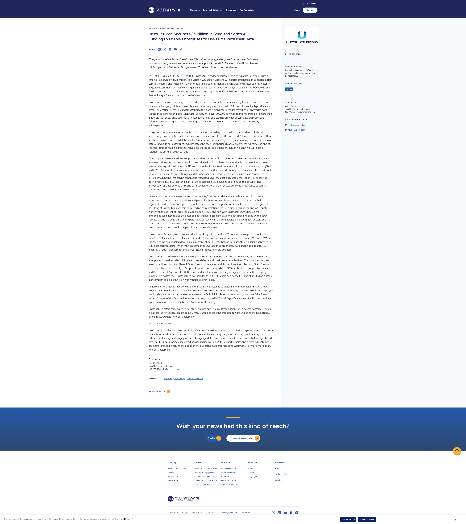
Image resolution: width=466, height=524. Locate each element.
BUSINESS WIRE (183, 75)
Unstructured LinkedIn (297, 125)
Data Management (195, 378)
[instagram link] (296, 512)
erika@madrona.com (170, 369)
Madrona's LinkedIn (296, 130)
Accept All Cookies (367, 519)
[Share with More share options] (186, 49)
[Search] (303, 4)
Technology (179, 378)
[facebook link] (291, 512)
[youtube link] (285, 513)
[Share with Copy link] (181, 49)
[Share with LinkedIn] (159, 49)
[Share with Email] (175, 49)
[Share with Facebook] (170, 49)
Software (168, 378)
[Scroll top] (457, 451)
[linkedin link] (279, 512)
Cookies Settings (348, 519)
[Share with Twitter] (165, 49)
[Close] (455, 520)
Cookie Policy (130, 519)
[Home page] (164, 10)
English (289, 89)
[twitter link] (273, 513)
